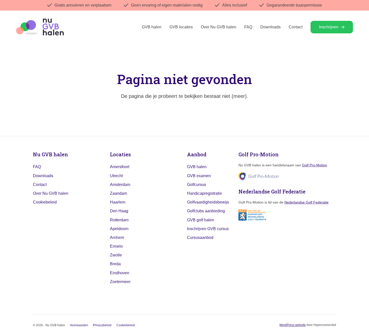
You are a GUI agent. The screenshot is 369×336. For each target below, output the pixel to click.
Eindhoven (119, 273)
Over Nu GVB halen (218, 27)
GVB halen (151, 27)
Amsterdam (120, 184)
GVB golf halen (200, 220)
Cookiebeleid (45, 202)
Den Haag (119, 211)
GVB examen (199, 176)
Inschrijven (328, 27)
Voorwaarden (79, 325)
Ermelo (116, 246)
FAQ (248, 27)
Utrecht (116, 176)
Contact (295, 27)
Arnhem (117, 237)
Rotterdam (119, 220)
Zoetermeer (120, 282)
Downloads (270, 27)
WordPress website (292, 325)
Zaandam (118, 193)
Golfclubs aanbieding (206, 211)
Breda (115, 264)
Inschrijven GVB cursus (208, 229)
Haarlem (117, 202)
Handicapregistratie (204, 193)
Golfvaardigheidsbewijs (208, 202)
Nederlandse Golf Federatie (306, 202)
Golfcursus (196, 184)
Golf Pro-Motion (314, 165)
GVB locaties (181, 27)
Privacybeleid (102, 325)
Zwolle (116, 255)
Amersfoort (119, 167)
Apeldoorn (119, 229)
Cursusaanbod (200, 237)
